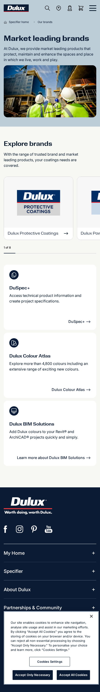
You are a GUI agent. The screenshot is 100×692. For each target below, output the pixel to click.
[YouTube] (48, 529)
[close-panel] (92, 8)
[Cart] (81, 8)
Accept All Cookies (73, 675)
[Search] (47, 8)
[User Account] (69, 8)
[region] (51, 648)
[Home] (6, 22)
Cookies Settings (49, 661)
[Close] (91, 616)
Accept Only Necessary (32, 675)
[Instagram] (19, 529)
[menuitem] (14, 553)
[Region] (58, 8)
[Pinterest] (34, 529)
